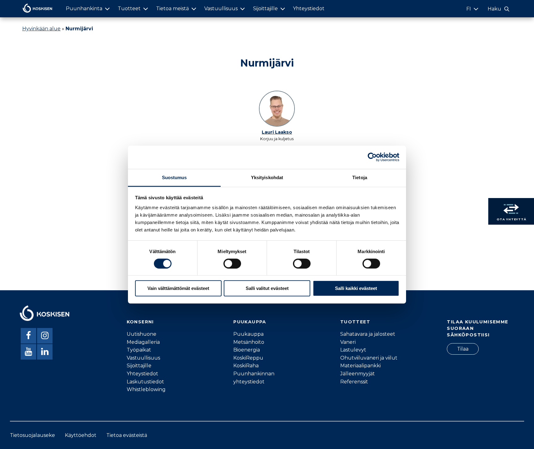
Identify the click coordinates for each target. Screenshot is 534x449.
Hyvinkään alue (41, 29)
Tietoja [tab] (359, 177)
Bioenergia (246, 350)
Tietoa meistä (172, 8)
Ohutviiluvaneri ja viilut (368, 358)
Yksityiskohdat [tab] (267, 177)
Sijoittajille (265, 8)
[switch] (232, 264)
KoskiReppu (248, 358)
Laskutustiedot (145, 382)
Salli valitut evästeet (267, 288)
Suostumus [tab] (174, 177)
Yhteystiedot (308, 8)
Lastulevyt (353, 350)
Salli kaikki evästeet (356, 288)
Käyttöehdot (80, 435)
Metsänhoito (248, 342)
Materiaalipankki (360, 366)
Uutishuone (141, 334)
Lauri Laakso (277, 132)
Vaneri (348, 342)
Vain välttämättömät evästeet (178, 288)
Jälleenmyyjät (357, 374)
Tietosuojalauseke (32, 435)
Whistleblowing (146, 389)
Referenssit (354, 382)
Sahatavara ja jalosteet (367, 334)
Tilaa (462, 349)
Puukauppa (248, 334)
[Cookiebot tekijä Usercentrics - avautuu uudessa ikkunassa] (372, 157)
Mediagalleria (143, 342)
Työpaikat (139, 350)
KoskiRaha (246, 366)
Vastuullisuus (221, 8)
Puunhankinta (84, 8)
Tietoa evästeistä (126, 435)
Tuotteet (129, 8)
